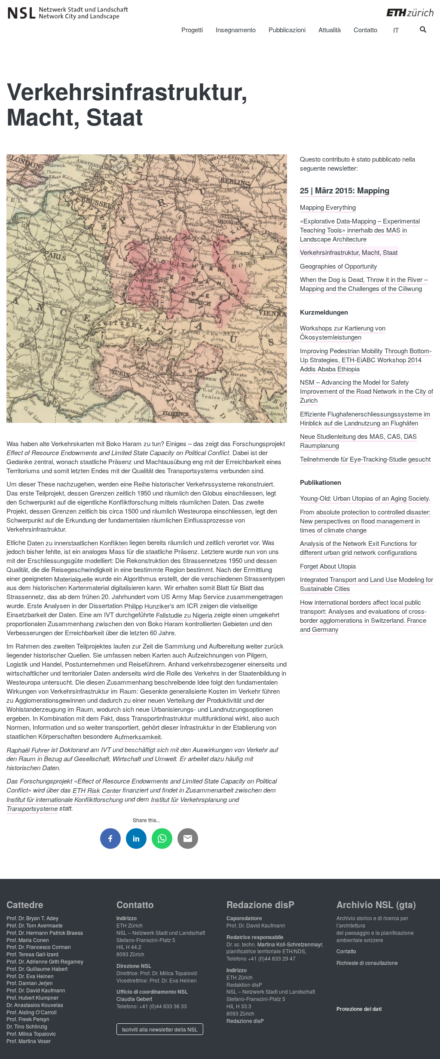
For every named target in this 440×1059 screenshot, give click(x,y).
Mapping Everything (328, 206)
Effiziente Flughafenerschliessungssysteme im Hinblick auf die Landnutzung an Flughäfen (365, 418)
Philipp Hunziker (147, 605)
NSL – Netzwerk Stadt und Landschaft (70, 13)
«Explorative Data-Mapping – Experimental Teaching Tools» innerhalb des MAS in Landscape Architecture (360, 229)
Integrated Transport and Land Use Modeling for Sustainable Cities (366, 584)
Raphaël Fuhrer (27, 749)
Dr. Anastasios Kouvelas (34, 1004)
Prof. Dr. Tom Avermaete (34, 925)
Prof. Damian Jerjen (29, 982)
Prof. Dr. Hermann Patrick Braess (44, 932)
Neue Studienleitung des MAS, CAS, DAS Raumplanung (358, 441)
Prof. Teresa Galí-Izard (32, 954)
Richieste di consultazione (367, 962)
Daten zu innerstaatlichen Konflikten (77, 542)
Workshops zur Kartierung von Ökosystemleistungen (342, 332)
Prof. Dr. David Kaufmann (35, 990)
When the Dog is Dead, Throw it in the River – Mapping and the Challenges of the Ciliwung (364, 284)
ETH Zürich (403, 12)
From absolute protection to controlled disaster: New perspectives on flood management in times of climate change (365, 520)
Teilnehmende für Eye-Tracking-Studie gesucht (365, 458)
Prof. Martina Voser (28, 1040)
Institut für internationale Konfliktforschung (64, 798)
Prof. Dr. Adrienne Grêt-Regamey (44, 961)
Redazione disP (245, 1020)
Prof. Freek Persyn (27, 1018)
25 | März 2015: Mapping (344, 190)
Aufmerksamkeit (137, 736)
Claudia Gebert (134, 998)
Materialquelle (73, 578)
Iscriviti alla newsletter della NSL (160, 1029)
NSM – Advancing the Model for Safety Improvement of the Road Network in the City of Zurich (366, 390)
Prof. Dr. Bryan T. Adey (32, 917)
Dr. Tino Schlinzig (26, 1026)
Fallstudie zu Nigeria (184, 614)
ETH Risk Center (97, 789)
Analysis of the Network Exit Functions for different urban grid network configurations (358, 548)
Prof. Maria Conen (27, 939)
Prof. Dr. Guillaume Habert (36, 968)
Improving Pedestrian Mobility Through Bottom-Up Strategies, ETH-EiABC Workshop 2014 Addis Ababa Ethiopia (366, 359)
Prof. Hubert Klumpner (32, 997)
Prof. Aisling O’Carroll (31, 1012)
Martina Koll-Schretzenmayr (289, 944)
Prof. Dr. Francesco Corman (38, 946)
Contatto (346, 951)
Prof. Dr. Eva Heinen (30, 975)
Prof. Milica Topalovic (31, 1033)
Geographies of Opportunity (338, 265)
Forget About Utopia (328, 565)
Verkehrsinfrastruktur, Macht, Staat (348, 252)
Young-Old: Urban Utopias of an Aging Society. (365, 497)
